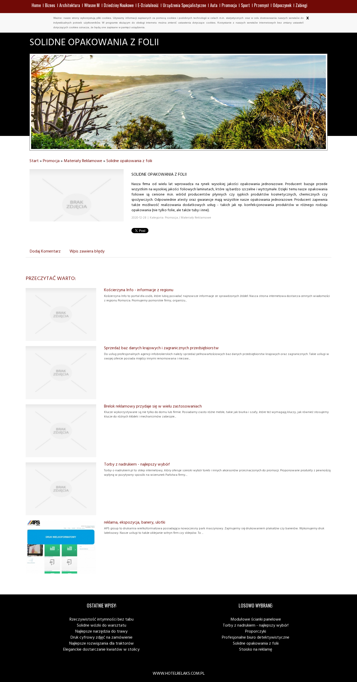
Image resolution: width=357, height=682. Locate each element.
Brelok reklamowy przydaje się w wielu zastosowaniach (153, 406)
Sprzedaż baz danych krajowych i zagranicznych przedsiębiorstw (161, 348)
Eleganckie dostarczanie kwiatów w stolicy (101, 649)
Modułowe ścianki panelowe (256, 619)
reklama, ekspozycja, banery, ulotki (134, 522)
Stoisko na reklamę (255, 649)
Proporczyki (255, 631)
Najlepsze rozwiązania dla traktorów (101, 643)
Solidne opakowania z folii (129, 161)
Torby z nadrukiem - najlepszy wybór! (137, 464)
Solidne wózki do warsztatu (101, 625)
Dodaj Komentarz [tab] (45, 251)
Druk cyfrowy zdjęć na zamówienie (102, 637)
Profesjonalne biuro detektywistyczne (255, 637)
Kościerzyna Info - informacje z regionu (138, 290)
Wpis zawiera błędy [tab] (87, 251)
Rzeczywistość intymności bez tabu (102, 619)
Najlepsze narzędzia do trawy (101, 631)
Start (34, 161)
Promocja (51, 161)
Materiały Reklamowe (83, 161)
